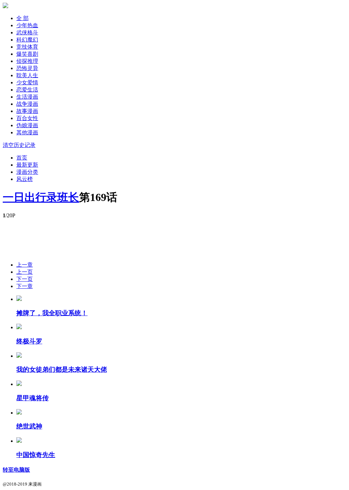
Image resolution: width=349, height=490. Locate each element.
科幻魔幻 (27, 40)
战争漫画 (27, 104)
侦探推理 (27, 61)
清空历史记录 (19, 145)
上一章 (24, 265)
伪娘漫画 (27, 125)
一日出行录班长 (41, 197)
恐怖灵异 (27, 68)
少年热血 (27, 25)
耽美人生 (27, 75)
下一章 (24, 286)
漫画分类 (27, 172)
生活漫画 (27, 97)
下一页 (24, 279)
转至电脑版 (16, 470)
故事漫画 (27, 111)
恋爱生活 (27, 89)
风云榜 (24, 179)
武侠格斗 (27, 32)
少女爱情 (27, 82)
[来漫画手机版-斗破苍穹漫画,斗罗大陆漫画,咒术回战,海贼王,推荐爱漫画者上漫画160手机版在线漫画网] (5, 6)
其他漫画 (27, 132)
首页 (21, 157)
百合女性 (27, 118)
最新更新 (27, 165)
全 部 (22, 18)
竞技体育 (27, 47)
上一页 (24, 272)
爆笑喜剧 (27, 54)
